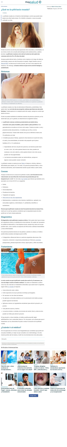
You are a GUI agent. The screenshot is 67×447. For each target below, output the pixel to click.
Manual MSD (4, 63)
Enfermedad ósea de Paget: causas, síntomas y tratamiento (9, 390)
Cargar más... (33, 395)
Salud (18, 364)
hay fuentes (24, 179)
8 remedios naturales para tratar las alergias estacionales (24, 390)
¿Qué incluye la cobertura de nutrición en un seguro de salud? (24, 367)
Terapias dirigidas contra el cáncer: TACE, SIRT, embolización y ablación (41, 367)
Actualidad (3, 364)
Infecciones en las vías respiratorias (12, 197)
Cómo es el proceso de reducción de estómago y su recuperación (57, 390)
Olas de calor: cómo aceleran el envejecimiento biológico (7, 367)
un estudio (11, 286)
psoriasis (38, 240)
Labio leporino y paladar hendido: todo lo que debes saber (41, 390)
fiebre (23, 163)
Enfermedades (4, 6)
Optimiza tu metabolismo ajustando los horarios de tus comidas (57, 367)
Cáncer (35, 364)
